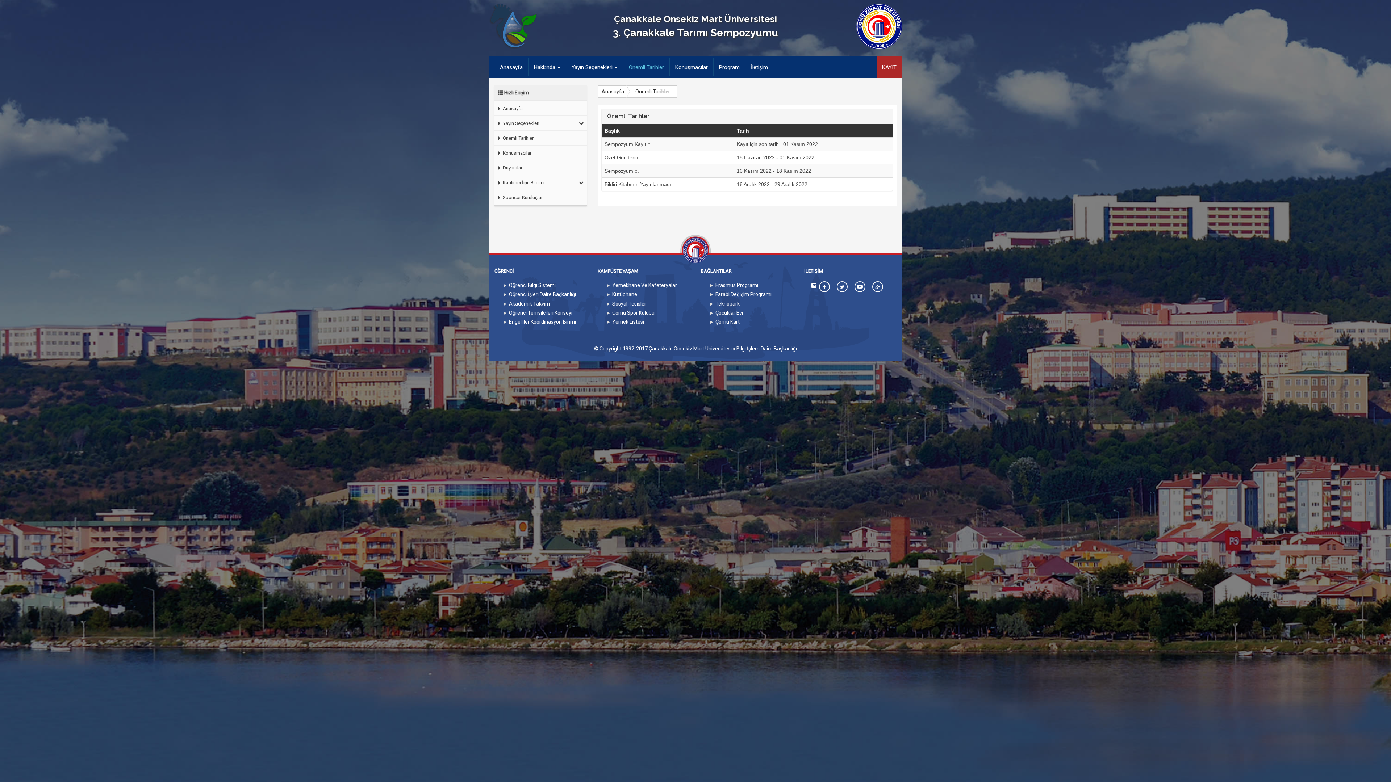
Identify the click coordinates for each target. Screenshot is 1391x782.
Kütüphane (624, 294)
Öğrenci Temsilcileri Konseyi (540, 313)
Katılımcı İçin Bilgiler (523, 182)
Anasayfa (514, 67)
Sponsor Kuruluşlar (522, 197)
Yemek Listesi (628, 322)
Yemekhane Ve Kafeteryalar (644, 285)
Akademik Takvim (529, 304)
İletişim (759, 67)
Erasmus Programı (736, 285)
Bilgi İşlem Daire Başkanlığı (766, 349)
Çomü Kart (727, 322)
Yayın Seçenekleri (593, 67)
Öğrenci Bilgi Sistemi (532, 285)
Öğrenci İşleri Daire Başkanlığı (542, 294)
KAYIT (889, 67)
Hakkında (545, 67)
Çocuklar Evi (729, 313)
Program (729, 67)
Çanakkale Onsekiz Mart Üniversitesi (690, 349)
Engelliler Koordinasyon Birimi (542, 322)
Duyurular (512, 168)
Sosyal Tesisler (629, 304)
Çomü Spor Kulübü (633, 313)
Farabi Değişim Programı (743, 294)
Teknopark (727, 304)
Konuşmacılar (691, 67)
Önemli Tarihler (646, 67)
